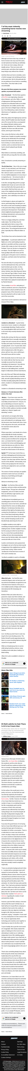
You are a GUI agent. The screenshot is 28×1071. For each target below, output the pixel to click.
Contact (3, 1044)
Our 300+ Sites (21, 1044)
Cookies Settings (6, 1057)
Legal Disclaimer (22, 1052)
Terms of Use (21, 1049)
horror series (5, 799)
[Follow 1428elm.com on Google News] (24, 663)
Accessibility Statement (8, 1055)
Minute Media (8, 1061)
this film (5, 97)
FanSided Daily (5, 1047)
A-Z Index (20, 1055)
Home (2, 713)
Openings (20, 1041)
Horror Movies (9, 713)
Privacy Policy (5, 1049)
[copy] (10, 36)
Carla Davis (6, 33)
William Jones (6, 736)
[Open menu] (2, 2)
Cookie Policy (5, 1052)
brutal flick (13, 285)
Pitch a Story (20, 1047)
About (3, 1041)
